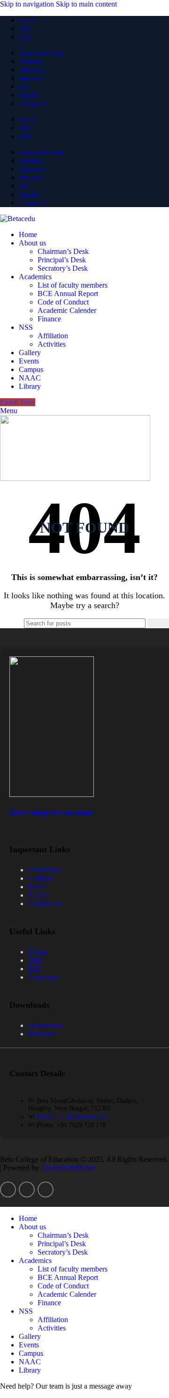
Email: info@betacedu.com (73, 1116)
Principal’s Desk (62, 260)
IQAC (37, 887)
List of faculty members (73, 285)
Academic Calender (67, 310)
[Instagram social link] (27, 1189)
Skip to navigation (28, 4)
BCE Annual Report (68, 293)
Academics (44, 870)
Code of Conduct (63, 302)
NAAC (39, 895)
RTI (34, 969)
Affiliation (53, 336)
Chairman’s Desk (63, 251)
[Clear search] (140, 623)
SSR (35, 960)
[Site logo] (17, 219)
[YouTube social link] (46, 1189)
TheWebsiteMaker (68, 1168)
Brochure (42, 1034)
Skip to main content (86, 4)
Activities (52, 344)
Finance (49, 319)
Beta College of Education (50, 813)
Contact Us (44, 903)
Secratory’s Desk (63, 268)
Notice (38, 952)
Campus (40, 878)
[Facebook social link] (8, 1189)
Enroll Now (17, 402)
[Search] (158, 623)
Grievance (43, 977)
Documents (45, 1025)
